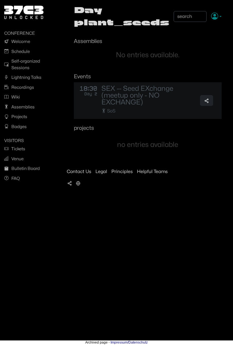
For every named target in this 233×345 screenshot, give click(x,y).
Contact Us (79, 171)
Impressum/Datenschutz (129, 342)
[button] (216, 16)
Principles (122, 171)
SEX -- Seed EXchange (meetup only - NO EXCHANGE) (137, 95)
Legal (101, 171)
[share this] (206, 100)
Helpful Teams (152, 171)
